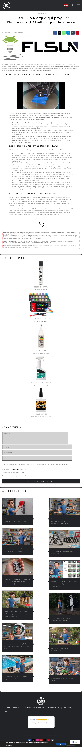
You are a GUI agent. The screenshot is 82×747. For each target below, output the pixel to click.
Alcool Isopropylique (41, 382)
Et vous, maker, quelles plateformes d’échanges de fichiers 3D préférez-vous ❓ (62, 521)
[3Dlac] (41, 261)
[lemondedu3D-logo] (41, 698)
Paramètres (9, 745)
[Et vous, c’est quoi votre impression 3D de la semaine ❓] (17, 506)
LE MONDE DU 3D (38, 708)
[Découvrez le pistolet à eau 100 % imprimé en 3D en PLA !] (17, 664)
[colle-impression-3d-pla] (41, 388)
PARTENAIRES (67, 708)
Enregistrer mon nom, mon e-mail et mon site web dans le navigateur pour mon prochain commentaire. (36, 464)
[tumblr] (52, 740)
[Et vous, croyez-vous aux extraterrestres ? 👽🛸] (64, 604)
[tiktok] (44, 740)
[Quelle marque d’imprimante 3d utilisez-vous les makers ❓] (17, 536)
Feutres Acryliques (41, 319)
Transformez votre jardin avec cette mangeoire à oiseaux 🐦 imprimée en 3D (16, 614)
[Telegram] (68, 32)
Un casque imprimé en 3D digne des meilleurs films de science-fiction (16, 646)
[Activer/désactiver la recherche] (73, 5)
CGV (60, 735)
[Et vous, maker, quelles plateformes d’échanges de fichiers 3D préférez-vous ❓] (64, 506)
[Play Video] (41, 95)
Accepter (60, 744)
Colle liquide (41, 414)
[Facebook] (55, 32)
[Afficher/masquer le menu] (78, 5)
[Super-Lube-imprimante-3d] (41, 325)
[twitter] (33, 740)
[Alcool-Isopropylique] (41, 357)
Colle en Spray (41, 287)
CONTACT (8, 711)
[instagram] (37, 740)
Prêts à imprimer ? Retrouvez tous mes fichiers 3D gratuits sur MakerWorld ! (64, 584)
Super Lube (41, 350)
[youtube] (41, 740)
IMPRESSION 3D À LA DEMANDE (21, 708)
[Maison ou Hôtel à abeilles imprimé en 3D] (64, 636)
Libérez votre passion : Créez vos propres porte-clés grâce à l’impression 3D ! (17, 581)
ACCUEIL (7, 708)
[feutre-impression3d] (41, 293)
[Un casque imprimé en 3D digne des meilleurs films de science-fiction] (17, 631)
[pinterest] (48, 740)
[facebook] (29, 740)
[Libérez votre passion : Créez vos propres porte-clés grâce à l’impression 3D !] (17, 566)
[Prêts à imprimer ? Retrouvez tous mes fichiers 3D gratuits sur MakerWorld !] (64, 569)
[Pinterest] (77, 32)
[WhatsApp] (64, 32)
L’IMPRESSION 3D (51, 708)
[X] (59, 32)
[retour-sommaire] (41, 222)
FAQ (59, 708)
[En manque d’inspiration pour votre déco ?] (64, 539)
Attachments (6, 469)
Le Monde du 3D (41, 13)
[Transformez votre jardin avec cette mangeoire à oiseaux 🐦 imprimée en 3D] (17, 599)
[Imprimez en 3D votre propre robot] (64, 666)
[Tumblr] (73, 32)
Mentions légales (53, 735)
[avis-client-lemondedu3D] (41, 716)
